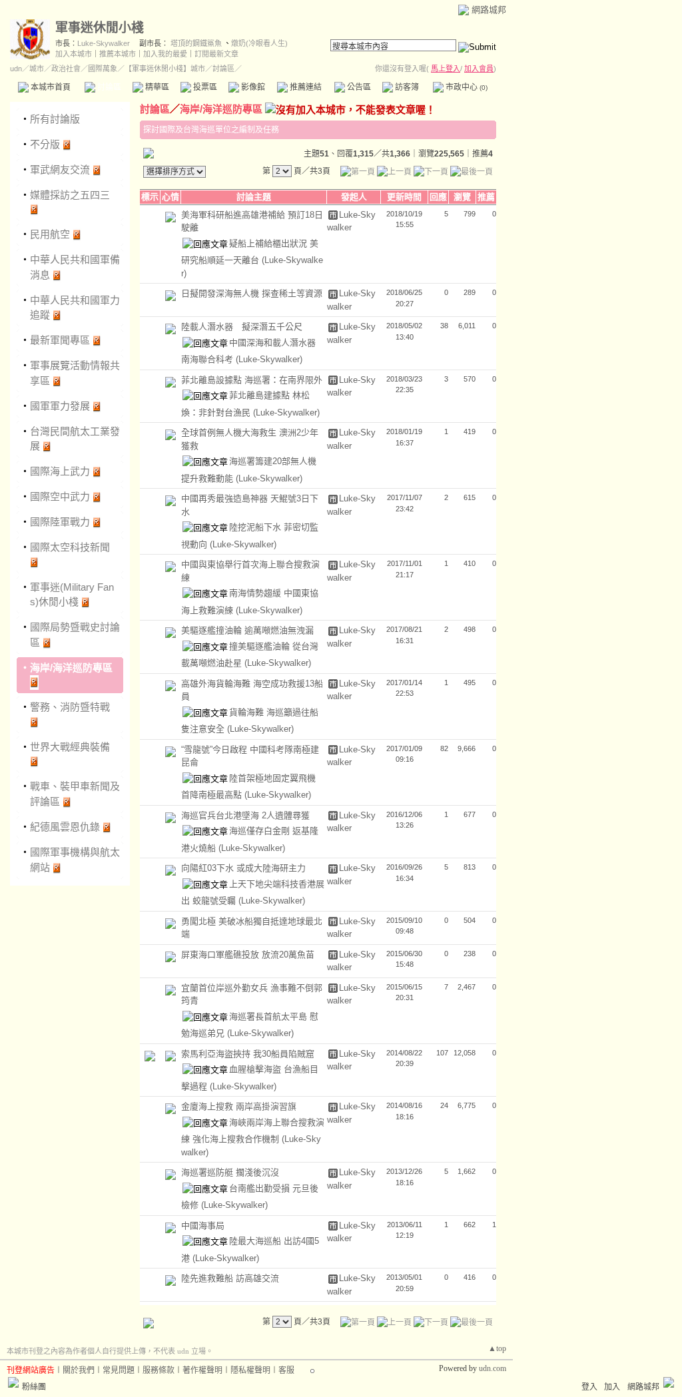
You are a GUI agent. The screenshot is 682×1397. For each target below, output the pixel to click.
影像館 (252, 87)
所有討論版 (55, 119)
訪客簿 (406, 87)
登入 (589, 1387)
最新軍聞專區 (60, 340)
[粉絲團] (13, 1382)
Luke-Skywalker (103, 43)
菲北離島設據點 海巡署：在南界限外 (251, 380)
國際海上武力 (60, 471)
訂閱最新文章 (216, 54)
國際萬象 (102, 69)
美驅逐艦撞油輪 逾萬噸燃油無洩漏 (247, 630)
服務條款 (158, 1370)
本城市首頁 (50, 87)
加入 (612, 1387)
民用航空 (50, 234)
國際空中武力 (60, 496)
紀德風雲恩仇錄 (65, 826)
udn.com (492, 1368)
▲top (497, 1348)
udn (16, 69)
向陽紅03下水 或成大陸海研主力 (243, 868)
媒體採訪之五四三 (70, 194)
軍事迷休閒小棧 (99, 28)
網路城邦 (489, 10)
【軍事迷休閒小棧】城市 (165, 69)
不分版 (45, 144)
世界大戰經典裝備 (70, 746)
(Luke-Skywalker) (269, 359)
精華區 (156, 87)
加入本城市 (73, 54)
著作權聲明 (202, 1370)
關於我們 (79, 1370)
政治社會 (66, 69)
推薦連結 (305, 87)
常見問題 (119, 1370)
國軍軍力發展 (60, 406)
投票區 (204, 87)
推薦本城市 (117, 54)
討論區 (108, 87)
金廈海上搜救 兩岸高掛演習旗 (238, 1106)
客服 (286, 1370)
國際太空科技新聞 (70, 547)
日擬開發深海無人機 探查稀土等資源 (251, 293)
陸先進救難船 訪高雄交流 (230, 1278)
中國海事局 (202, 1226)
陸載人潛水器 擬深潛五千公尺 (241, 327)
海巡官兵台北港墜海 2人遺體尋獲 (245, 815)
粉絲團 (34, 1387)
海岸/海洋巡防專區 (71, 667)
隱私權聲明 (250, 1370)
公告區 (358, 87)
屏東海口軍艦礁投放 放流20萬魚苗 (247, 955)
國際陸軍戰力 (60, 521)
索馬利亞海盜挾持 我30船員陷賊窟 (247, 1054)
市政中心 (466, 87)
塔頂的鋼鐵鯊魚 (196, 43)
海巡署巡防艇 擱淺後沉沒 (230, 1172)
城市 (36, 69)
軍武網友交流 (60, 169)
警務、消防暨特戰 (70, 706)
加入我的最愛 (165, 54)
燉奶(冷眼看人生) (259, 43)
